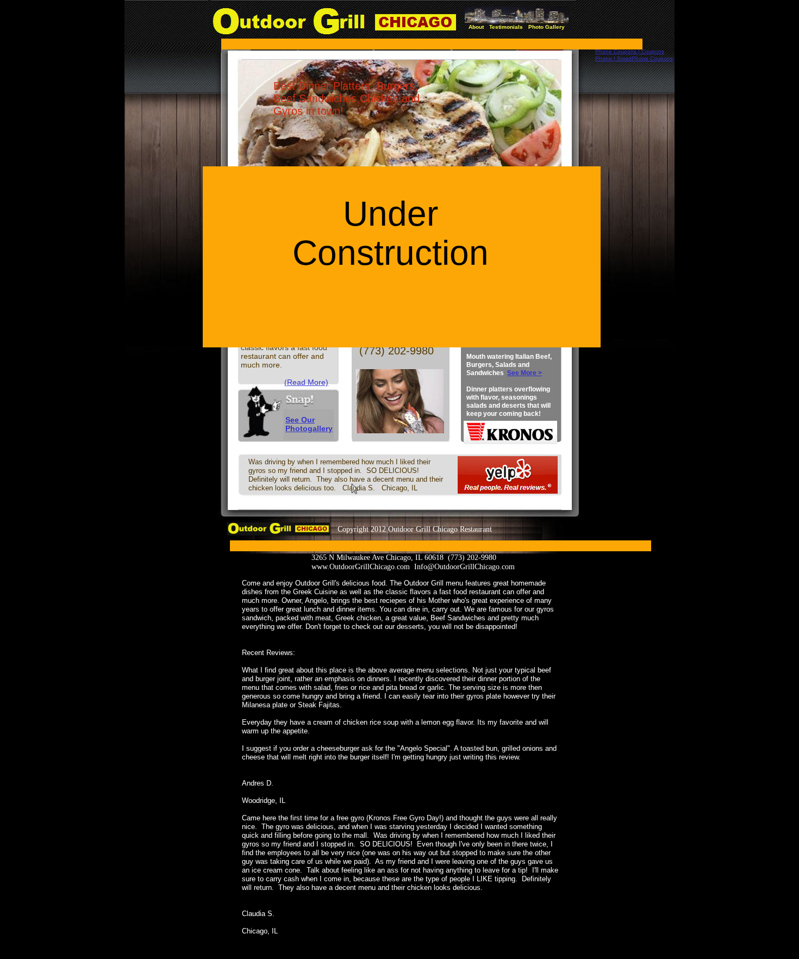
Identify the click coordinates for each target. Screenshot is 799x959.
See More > (524, 373)
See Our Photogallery (309, 424)
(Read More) (306, 382)
